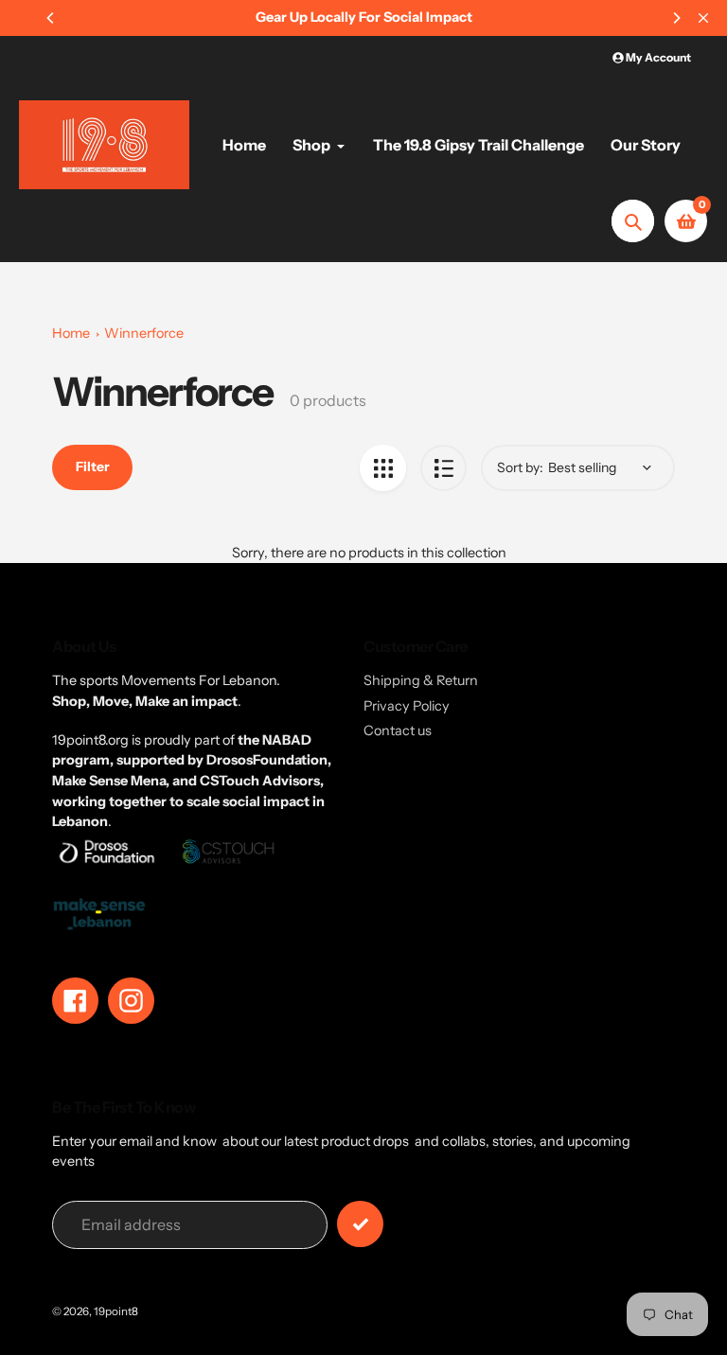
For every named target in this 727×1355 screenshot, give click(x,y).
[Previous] (51, 18)
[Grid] (383, 468)
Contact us (398, 730)
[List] (443, 468)
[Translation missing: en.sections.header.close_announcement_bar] (703, 18)
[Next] (675, 18)
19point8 (116, 1311)
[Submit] (360, 1224)
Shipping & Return (421, 680)
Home (71, 333)
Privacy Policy (407, 705)
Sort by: (520, 467)
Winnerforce (144, 333)
